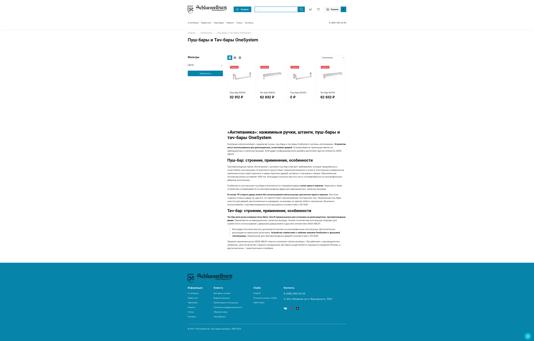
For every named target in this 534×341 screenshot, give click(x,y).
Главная (191, 32)
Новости (230, 22)
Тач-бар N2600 (267, 92)
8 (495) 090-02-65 (337, 22)
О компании (193, 22)
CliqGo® (257, 293)
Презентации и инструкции (226, 302)
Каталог (245, 9)
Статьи (239, 22)
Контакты (249, 22)
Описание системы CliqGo (265, 298)
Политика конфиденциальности (228, 307)
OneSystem (206, 32)
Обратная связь (221, 312)
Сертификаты (220, 316)
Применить (205, 73)
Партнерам (219, 22)
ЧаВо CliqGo (258, 302)
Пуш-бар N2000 (298, 92)
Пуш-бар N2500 (238, 92)
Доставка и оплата (222, 293)
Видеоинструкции (222, 298)
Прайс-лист (206, 22)
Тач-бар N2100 (327, 92)
